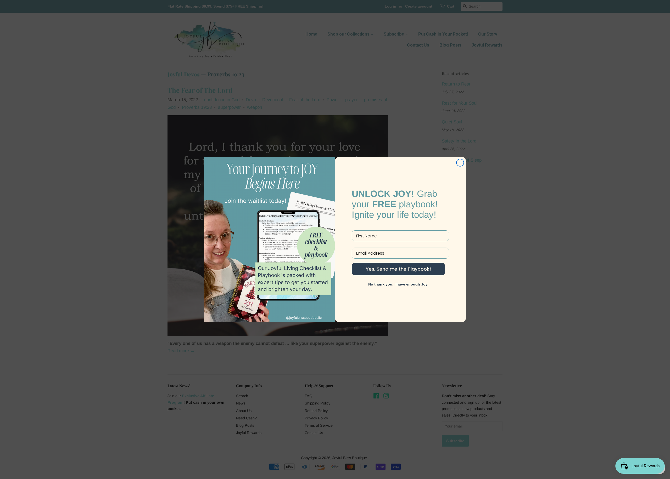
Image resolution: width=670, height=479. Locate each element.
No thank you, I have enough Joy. (398, 284)
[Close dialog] (460, 162)
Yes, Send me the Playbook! (398, 269)
